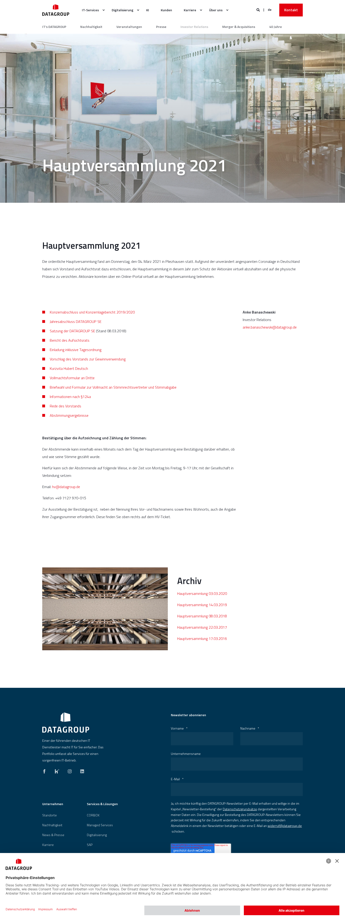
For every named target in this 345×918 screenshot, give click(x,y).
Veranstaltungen (129, 27)
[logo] (65, 722)
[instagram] (70, 770)
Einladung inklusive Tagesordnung (75, 349)
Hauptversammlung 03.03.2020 (202, 593)
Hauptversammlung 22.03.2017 (202, 627)
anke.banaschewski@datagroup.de (270, 327)
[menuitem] (91, 10)
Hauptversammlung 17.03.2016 (202, 638)
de (270, 9)
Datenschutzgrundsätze (240, 809)
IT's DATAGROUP (54, 27)
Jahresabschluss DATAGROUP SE (75, 321)
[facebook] (45, 770)
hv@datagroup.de (66, 487)
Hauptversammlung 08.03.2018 (202, 616)
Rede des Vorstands (65, 406)
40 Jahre (275, 27)
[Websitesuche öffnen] (259, 9)
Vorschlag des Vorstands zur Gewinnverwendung (88, 359)
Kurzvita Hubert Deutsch (69, 368)
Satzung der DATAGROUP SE (72, 331)
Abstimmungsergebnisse (69, 415)
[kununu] (57, 770)
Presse (161, 27)
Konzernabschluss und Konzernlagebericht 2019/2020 (92, 312)
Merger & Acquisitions (238, 27)
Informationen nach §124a (70, 396)
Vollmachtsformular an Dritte (72, 378)
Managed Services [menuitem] (100, 825)
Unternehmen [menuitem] (52, 804)
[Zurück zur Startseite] (55, 10)
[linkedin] (80, 770)
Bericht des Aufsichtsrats (69, 340)
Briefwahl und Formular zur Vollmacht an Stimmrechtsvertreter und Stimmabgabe (113, 387)
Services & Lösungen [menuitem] (102, 804)
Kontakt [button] (291, 10)
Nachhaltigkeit (91, 27)
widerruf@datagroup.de (285, 825)
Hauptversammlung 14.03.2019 (202, 605)
